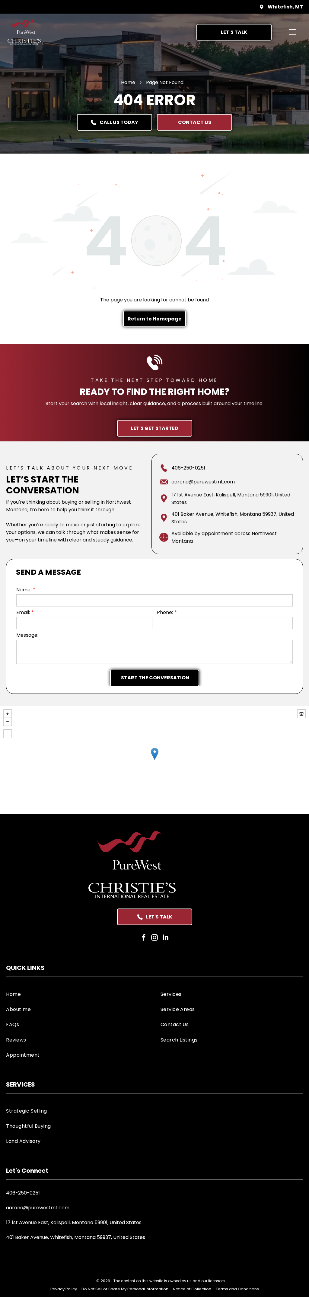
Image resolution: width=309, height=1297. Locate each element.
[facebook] (144, 938)
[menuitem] (77, 993)
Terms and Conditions (237, 1289)
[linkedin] (165, 938)
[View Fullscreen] (7, 734)
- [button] (7, 722)
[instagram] (155, 938)
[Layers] (301, 714)
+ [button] (7, 714)
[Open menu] (292, 32)
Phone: (165, 612)
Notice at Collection (192, 1289)
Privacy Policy (63, 1289)
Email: (23, 612)
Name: (23, 589)
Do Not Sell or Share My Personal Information (124, 1289)
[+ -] (154, 760)
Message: (27, 635)
